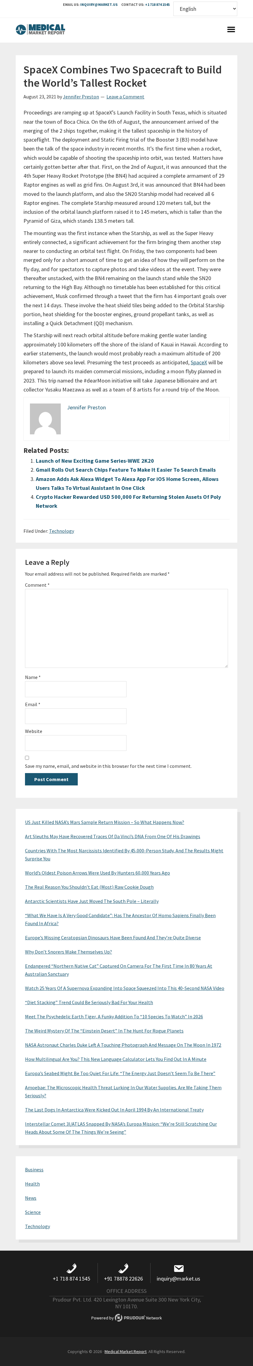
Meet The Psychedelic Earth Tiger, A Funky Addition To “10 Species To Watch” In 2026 (114, 1016)
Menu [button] (231, 30)
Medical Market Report (40, 30)
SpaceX (199, 362)
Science (33, 1212)
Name (33, 677)
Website (33, 731)
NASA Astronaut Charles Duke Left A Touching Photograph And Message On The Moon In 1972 (123, 1045)
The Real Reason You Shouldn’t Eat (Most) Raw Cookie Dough (89, 887)
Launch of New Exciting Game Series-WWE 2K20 (95, 460)
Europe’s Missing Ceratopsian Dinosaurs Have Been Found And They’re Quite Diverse (113, 937)
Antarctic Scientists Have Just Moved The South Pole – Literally (92, 901)
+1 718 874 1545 (157, 4)
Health (32, 1184)
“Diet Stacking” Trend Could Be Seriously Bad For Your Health (89, 1002)
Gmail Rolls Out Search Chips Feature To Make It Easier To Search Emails (126, 469)
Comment (37, 585)
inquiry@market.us (99, 4)
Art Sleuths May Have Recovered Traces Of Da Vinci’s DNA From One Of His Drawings (112, 836)
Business (34, 1169)
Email (32, 704)
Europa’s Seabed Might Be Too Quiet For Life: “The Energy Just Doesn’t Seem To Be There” (120, 1073)
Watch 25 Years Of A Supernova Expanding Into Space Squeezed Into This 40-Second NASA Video (124, 988)
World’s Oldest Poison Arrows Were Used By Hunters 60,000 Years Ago (97, 873)
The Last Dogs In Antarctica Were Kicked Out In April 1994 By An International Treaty (114, 1110)
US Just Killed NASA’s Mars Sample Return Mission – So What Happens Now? (104, 822)
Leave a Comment (125, 96)
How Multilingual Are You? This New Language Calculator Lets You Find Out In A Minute (115, 1059)
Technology (61, 531)
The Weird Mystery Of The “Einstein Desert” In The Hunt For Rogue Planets (104, 1031)
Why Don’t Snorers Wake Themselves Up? (68, 952)
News (30, 1198)
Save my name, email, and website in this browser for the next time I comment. (108, 766)
